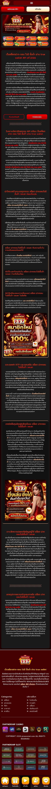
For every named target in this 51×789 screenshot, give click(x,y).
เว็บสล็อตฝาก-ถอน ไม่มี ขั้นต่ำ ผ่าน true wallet (25, 669)
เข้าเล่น (25, 786)
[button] (32, 3)
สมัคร (36, 786)
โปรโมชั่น (15, 786)
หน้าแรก (5, 786)
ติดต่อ (46, 786)
